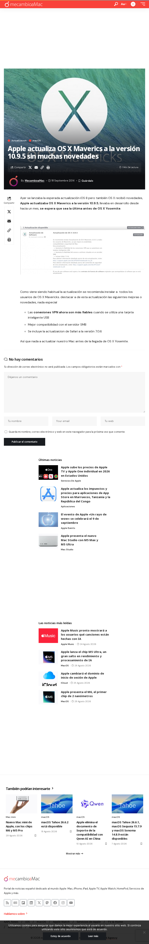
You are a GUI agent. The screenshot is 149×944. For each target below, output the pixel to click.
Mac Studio (67, 549)
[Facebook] (55, 902)
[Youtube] (71, 902)
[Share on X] (30, 167)
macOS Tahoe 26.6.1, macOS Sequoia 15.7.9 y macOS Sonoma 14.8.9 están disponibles (127, 830)
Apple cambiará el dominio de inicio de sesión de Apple (82, 675)
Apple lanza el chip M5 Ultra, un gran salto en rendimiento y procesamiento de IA (83, 656)
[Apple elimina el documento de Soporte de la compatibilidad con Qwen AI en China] (92, 803)
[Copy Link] (42, 167)
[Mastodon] (47, 902)
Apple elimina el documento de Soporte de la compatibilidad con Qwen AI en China (89, 830)
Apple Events (68, 528)
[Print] (48, 167)
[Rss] (7, 902)
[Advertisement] (74, 37)
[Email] (36, 167)
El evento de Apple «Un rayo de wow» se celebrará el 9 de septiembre (84, 518)
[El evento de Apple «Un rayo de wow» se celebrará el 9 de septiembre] (48, 519)
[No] (144, 932)
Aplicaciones (68, 506)
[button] (116, 4)
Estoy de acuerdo (61, 936)
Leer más (93, 936)
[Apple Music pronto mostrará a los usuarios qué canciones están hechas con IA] (48, 635)
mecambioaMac (34, 180)
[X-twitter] (39, 902)
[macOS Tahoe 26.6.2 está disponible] (57, 803)
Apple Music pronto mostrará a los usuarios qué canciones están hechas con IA (85, 634)
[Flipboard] (23, 902)
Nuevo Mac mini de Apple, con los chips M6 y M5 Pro (19, 826)
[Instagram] (63, 902)
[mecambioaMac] (23, 4)
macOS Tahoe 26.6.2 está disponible (54, 824)
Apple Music (67, 644)
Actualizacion (19, 140)
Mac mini (11, 817)
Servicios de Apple (71, 480)
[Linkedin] (31, 902)
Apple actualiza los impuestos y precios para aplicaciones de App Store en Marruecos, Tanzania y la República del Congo (85, 495)
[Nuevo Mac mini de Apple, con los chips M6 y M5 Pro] (21, 803)
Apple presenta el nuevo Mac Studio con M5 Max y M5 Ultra (79, 540)
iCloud (64, 683)
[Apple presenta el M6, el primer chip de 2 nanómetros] (48, 697)
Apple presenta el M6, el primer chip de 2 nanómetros (84, 694)
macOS (37, 140)
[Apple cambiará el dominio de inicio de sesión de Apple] (48, 678)
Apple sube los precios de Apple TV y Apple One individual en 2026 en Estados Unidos (85, 471)
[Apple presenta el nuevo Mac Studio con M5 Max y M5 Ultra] (48, 541)
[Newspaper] (15, 902)
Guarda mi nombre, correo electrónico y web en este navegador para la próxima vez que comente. (67, 431)
